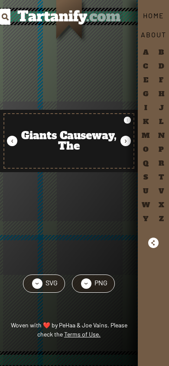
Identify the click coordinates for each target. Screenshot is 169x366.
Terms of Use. (82, 334)
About (153, 34)
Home (153, 15)
